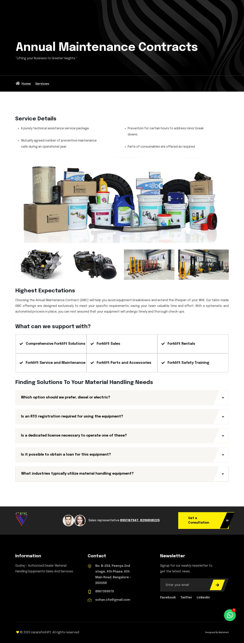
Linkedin (203, 597)
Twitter (186, 597)
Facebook (168, 597)
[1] (230, 615)
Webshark (223, 632)
